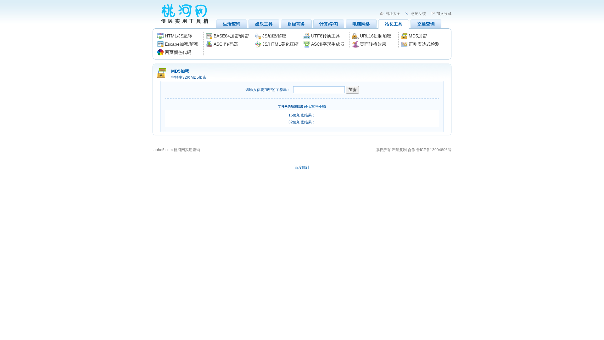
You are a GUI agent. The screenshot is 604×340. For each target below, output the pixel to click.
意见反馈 (418, 13)
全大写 (310, 106)
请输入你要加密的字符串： (268, 90)
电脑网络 (361, 23)
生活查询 (231, 23)
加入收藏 (443, 13)
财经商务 (296, 23)
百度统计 (302, 167)
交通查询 (426, 23)
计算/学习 (328, 23)
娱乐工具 (264, 23)
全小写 (320, 106)
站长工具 (393, 23)
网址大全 (392, 13)
